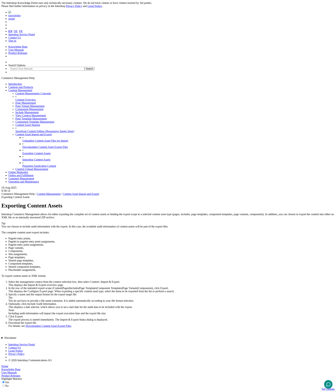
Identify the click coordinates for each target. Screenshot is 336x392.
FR (21, 31)
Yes (7, 382)
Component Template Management (34, 121)
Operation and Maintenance (23, 181)
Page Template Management (31, 118)
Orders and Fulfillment (20, 175)
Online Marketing (18, 172)
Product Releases (17, 52)
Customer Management (21, 178)
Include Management (27, 112)
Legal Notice (95, 6)
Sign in (12, 40)
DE (16, 31)
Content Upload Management (31, 169)
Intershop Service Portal (21, 34)
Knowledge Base (17, 46)
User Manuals (16, 49)
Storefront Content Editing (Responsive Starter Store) (44, 131)
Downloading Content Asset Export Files (45, 146)
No (7, 385)
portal (11, 18)
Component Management (29, 109)
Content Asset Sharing (27, 124)
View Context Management (30, 115)
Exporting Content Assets (36, 153)
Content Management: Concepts (33, 93)
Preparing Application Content (39, 165)
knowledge (14, 15)
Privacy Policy (74, 6)
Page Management (25, 102)
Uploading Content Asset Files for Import (45, 140)
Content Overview (25, 99)
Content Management (20, 90)
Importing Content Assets (36, 159)
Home (4, 366)
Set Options (328, 388)
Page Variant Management (29, 106)
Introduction (15, 83)
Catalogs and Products (20, 87)
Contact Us (14, 37)
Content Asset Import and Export (33, 134)
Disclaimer (10, 337)
